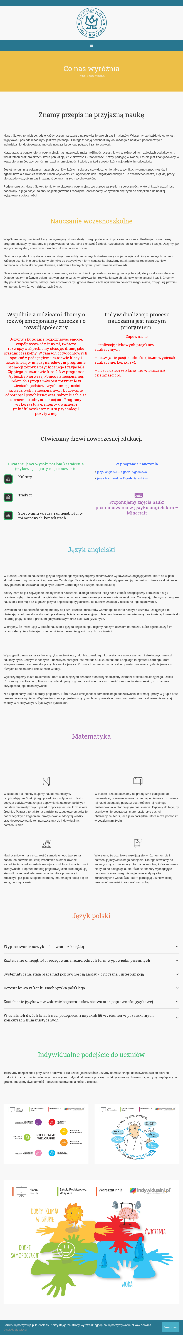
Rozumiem (171, 1327)
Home (82, 75)
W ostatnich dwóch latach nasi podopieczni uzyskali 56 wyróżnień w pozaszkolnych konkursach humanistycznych (79, 1017)
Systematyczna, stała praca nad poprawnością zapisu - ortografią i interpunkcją (74, 974)
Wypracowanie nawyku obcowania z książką (44, 946)
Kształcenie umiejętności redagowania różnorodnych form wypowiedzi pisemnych (77, 960)
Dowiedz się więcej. (15, 1329)
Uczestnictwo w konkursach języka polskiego (44, 988)
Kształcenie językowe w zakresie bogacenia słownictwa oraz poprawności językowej (78, 1001)
